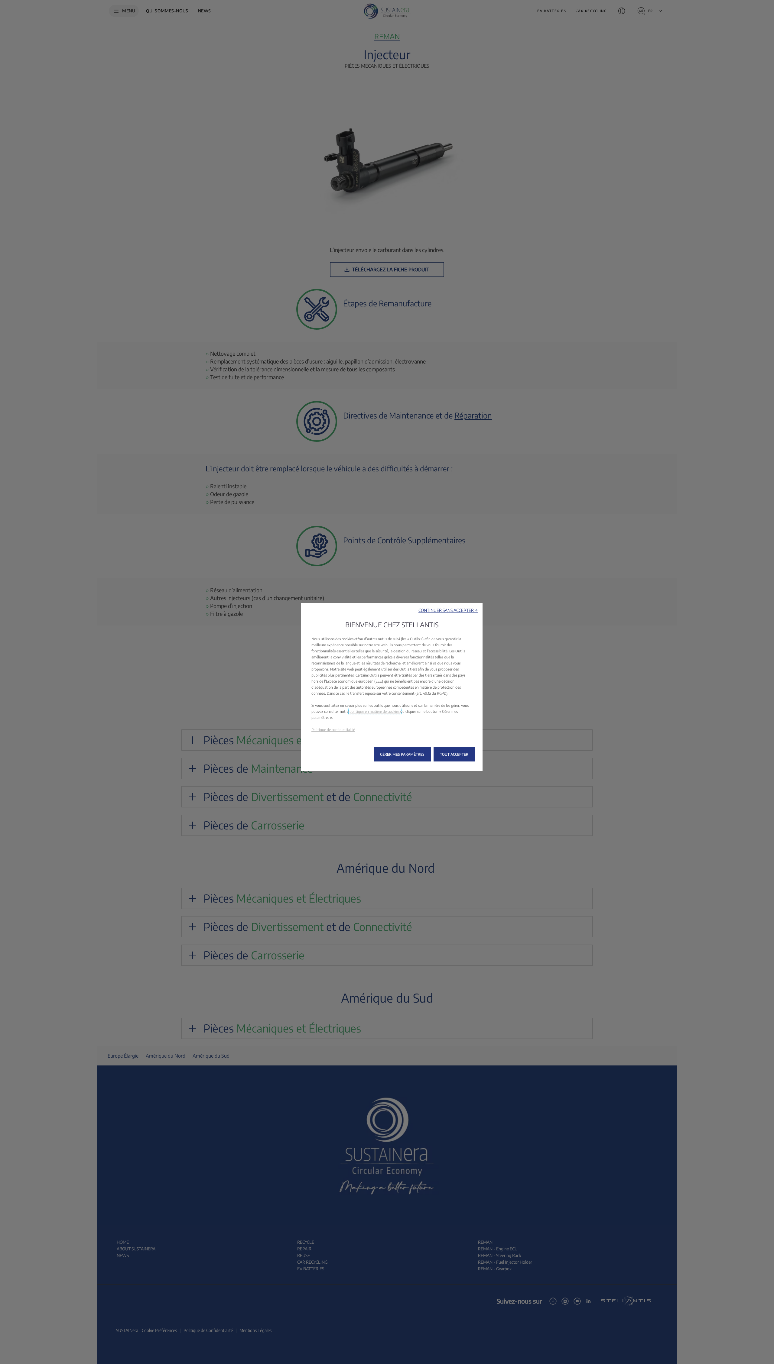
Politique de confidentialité (333, 729)
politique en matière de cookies (375, 711)
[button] (448, 610)
